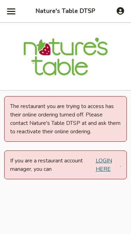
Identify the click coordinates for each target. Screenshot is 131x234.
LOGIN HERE (104, 165)
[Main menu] (11, 11)
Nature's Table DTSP (65, 11)
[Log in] (120, 11)
